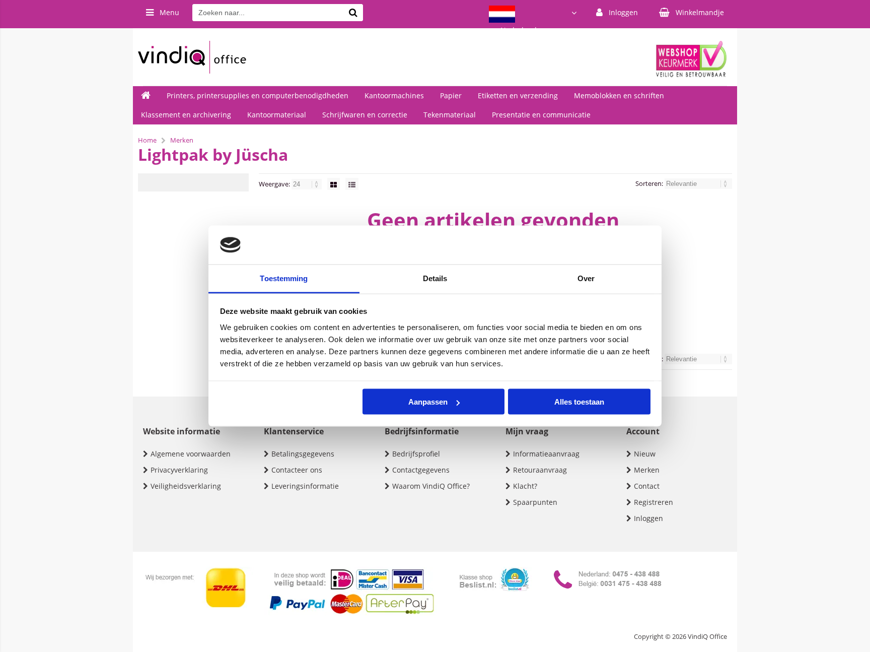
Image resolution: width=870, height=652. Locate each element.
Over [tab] (586, 278)
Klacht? (525, 486)
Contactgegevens (421, 470)
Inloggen (648, 518)
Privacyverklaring (179, 470)
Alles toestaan (579, 402)
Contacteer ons (296, 470)
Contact (647, 486)
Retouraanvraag (540, 470)
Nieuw (645, 454)
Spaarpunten (535, 502)
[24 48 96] (307, 183)
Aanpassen (428, 402)
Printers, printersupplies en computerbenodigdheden (257, 95)
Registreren (653, 502)
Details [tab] (435, 278)
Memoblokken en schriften (619, 95)
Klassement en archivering (186, 114)
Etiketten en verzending (518, 95)
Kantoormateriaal (276, 114)
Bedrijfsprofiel (416, 454)
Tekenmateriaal (449, 114)
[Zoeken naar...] (353, 12)
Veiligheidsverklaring (186, 486)
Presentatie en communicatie (541, 114)
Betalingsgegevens (302, 454)
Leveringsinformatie (305, 486)
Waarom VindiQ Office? (431, 486)
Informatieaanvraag (546, 454)
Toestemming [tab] (284, 278)
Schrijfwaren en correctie (364, 114)
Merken (647, 470)
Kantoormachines (394, 95)
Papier (451, 95)
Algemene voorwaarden (191, 454)
